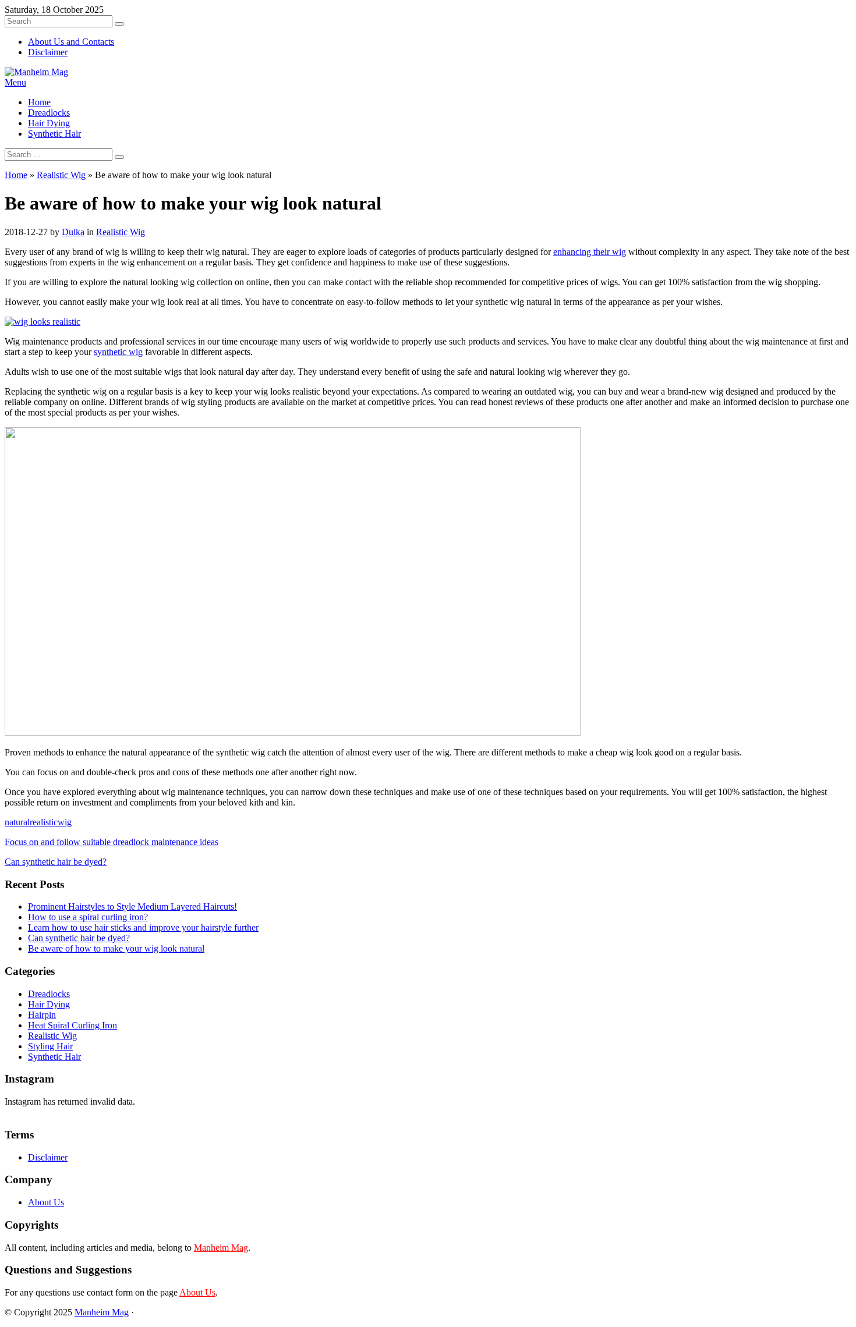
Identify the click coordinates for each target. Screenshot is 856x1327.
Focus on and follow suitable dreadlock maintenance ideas (111, 842)
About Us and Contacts (71, 42)
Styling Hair (50, 1046)
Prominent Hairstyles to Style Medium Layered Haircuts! (132, 906)
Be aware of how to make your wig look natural (116, 948)
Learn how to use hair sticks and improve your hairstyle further (143, 927)
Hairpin (42, 1015)
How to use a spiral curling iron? (88, 917)
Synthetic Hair (54, 134)
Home (39, 102)
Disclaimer (48, 52)
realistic (44, 822)
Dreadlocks (49, 113)
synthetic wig (118, 352)
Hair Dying (49, 123)
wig (65, 822)
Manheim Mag (221, 1248)
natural (17, 822)
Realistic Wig (61, 175)
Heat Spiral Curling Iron (72, 1025)
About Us (46, 1202)
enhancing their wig (589, 252)
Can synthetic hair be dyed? (56, 862)
